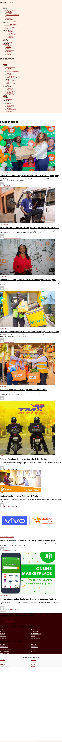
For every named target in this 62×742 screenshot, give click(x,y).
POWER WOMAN (35, 638)
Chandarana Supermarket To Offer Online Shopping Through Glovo (29, 331)
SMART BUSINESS (4, 653)
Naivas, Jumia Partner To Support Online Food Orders (23, 389)
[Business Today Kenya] (7, 60)
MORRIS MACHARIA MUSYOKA (12, 238)
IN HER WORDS (4, 638)
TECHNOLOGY (35, 631)
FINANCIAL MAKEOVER (6, 649)
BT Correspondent (9, 342)
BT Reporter (7, 290)
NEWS (33, 629)
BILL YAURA (7, 186)
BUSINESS (2, 645)
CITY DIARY (3, 636)
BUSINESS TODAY (9, 551)
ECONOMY (34, 645)
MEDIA (1, 629)
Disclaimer (3, 664)
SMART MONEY (4, 647)
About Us (2, 660)
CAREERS (2, 634)
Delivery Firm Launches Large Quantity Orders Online (23, 459)
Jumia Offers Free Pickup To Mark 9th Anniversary (22, 496)
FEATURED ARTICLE (36, 634)
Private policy (34, 662)
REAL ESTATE (34, 647)
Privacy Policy (3, 662)
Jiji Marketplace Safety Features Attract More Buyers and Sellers (28, 599)
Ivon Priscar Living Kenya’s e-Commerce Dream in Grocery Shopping (29, 175)
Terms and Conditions (5, 666)
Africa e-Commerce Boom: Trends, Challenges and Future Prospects (29, 227)
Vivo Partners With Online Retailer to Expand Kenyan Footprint (27, 540)
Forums (33, 664)
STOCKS (33, 651)
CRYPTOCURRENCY (5, 651)
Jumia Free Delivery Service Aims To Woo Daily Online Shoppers (28, 279)
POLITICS (2, 631)
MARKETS (33, 649)
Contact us (34, 666)
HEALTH (33, 636)
